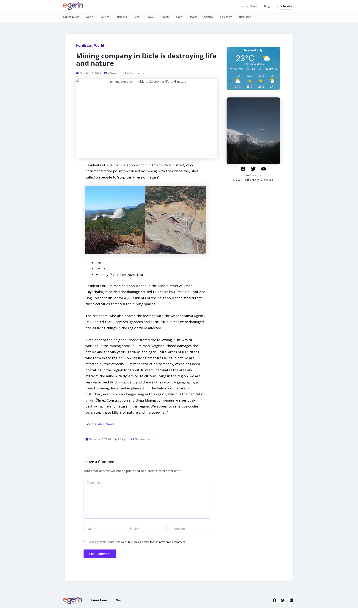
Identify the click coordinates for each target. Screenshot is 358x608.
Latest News (249, 6)
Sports (165, 17)
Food (179, 17)
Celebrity (226, 17)
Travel (150, 17)
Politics (104, 17)
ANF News (106, 424)
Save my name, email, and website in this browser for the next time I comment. (137, 542)
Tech (136, 17)
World (89, 17)
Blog (267, 6)
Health (193, 17)
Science (209, 17)
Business (121, 17)
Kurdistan (244, 17)
